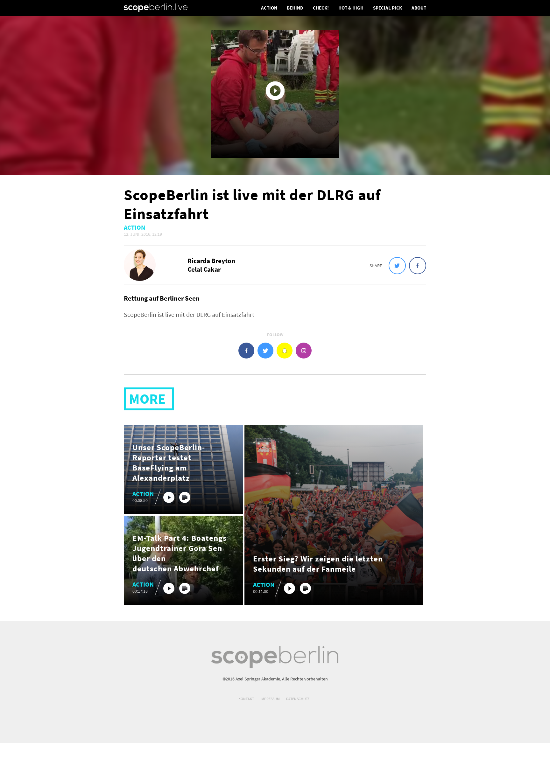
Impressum (270, 698)
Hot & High (350, 8)
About (419, 8)
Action (269, 8)
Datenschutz (297, 698)
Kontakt (246, 698)
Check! (321, 8)
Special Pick (387, 8)
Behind (295, 8)
